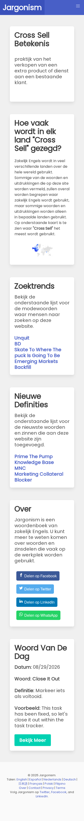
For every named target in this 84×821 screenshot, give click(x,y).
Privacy (48, 788)
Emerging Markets (36, 361)
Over (22, 788)
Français (36, 783)
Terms (60, 788)
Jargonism (22, 7)
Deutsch (69, 779)
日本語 (23, 783)
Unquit (21, 338)
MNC (20, 468)
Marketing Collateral (38, 474)
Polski (49, 783)
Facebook (58, 792)
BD (17, 343)
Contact (34, 788)
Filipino (60, 783)
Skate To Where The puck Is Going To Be (37, 352)
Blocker (23, 480)
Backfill (22, 367)
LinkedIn (42, 796)
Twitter (45, 792)
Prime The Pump (33, 456)
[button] (78, 6)
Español (35, 779)
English (22, 779)
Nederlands (52, 779)
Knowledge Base (34, 462)
